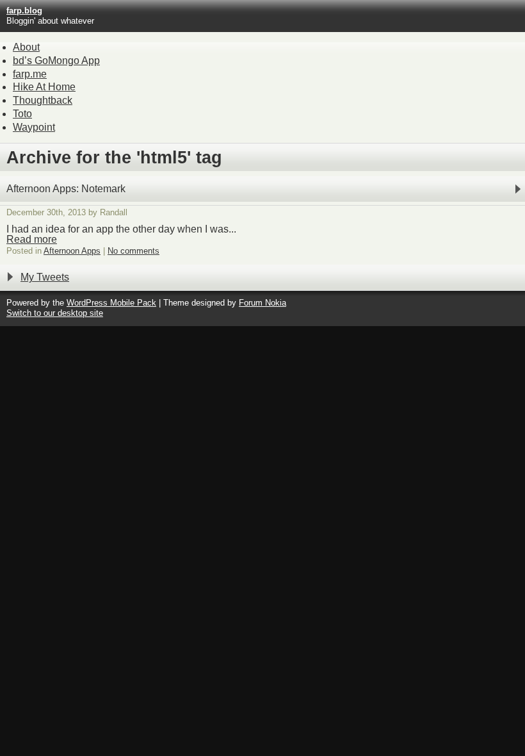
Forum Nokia (262, 303)
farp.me (30, 74)
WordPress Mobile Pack (111, 303)
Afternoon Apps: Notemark (65, 188)
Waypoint (34, 127)
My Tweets (44, 277)
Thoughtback (42, 100)
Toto (22, 113)
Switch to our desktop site (54, 313)
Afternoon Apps (72, 251)
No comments (133, 251)
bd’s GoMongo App (56, 60)
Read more (31, 239)
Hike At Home (44, 86)
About (26, 47)
